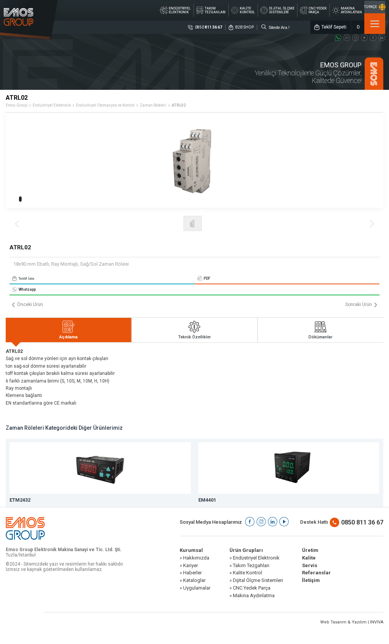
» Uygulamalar (195, 588)
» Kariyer (189, 565)
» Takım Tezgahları (249, 565)
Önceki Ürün (30, 304)
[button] (20, 199)
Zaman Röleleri (153, 105)
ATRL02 (179, 105)
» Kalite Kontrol (245, 572)
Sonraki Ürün (358, 304)
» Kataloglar (193, 580)
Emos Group (16, 105)
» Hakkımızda (194, 558)
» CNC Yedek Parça (249, 588)
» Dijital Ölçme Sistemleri (256, 580)
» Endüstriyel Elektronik (254, 558)
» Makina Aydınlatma (252, 595)
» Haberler (191, 572)
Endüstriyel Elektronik (52, 105)
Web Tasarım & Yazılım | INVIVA (351, 622)
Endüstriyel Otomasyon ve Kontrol (105, 105)
